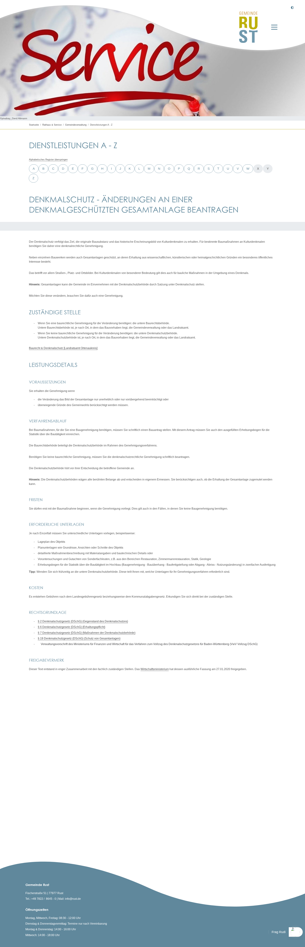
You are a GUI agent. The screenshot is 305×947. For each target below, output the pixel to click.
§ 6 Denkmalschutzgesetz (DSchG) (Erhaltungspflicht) (71, 626)
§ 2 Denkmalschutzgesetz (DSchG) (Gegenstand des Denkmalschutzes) (83, 621)
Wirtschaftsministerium (154, 669)
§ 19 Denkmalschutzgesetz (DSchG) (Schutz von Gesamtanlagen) (79, 638)
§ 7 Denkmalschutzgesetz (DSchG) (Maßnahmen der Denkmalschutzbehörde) (86, 632)
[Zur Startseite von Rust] (248, 27)
